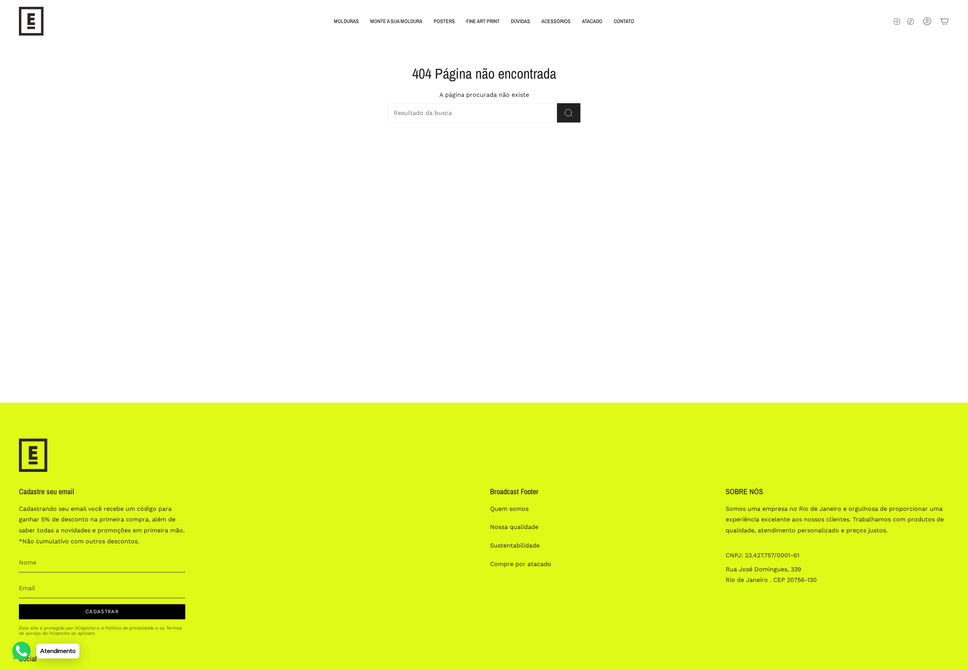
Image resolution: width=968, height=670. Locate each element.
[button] (346, 21)
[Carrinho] (944, 21)
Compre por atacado (520, 564)
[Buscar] (568, 113)
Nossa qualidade (514, 526)
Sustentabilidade (515, 545)
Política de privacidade (129, 628)
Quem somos (509, 508)
